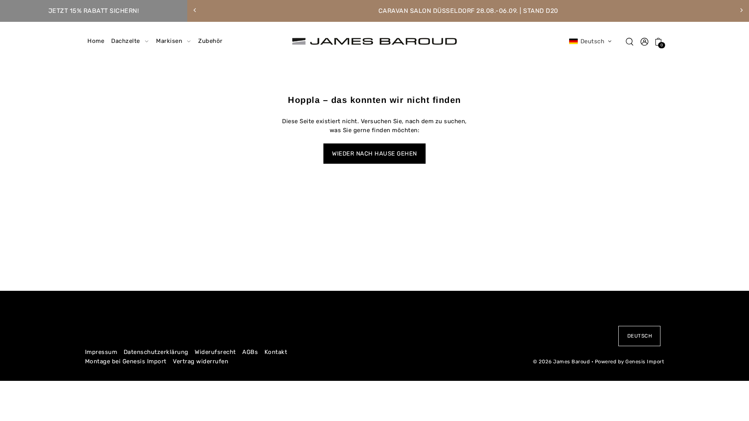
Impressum (101, 352)
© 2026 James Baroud (561, 361)
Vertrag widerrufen (200, 361)
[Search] (630, 41)
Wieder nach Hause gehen (374, 153)
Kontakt (276, 352)
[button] (591, 41)
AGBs (250, 352)
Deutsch (639, 336)
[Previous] (195, 10)
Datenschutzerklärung (156, 352)
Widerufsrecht (215, 352)
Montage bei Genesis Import (126, 361)
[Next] (741, 10)
